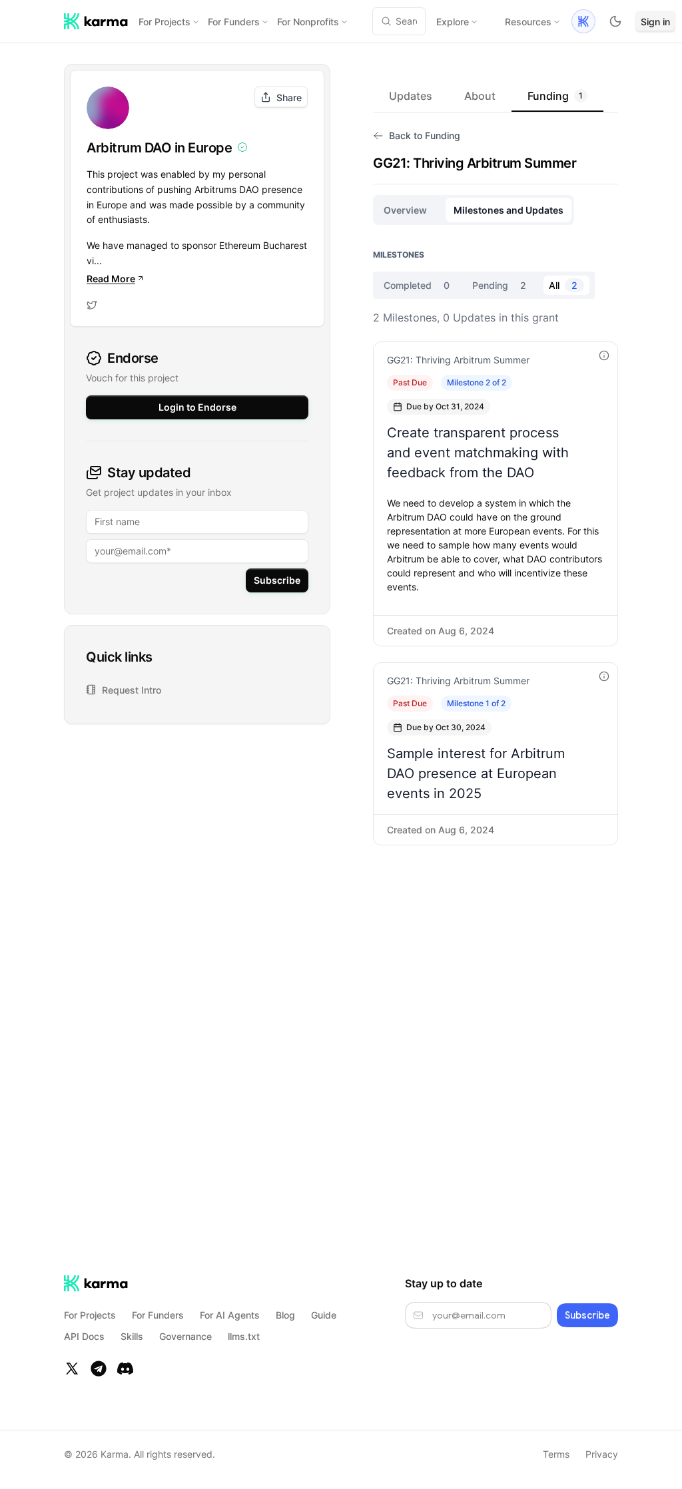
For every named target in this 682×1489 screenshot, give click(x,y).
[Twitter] (72, 1369)
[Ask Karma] (583, 21)
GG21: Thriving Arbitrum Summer (458, 359)
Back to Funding (424, 135)
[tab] (410, 96)
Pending (499, 285)
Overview (405, 210)
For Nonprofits (308, 21)
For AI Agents (230, 1315)
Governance (185, 1336)
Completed (417, 285)
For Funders (234, 21)
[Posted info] (604, 355)
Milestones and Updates (508, 210)
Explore (452, 21)
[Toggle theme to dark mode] (615, 21)
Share (289, 97)
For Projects (164, 21)
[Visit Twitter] (92, 305)
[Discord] (125, 1369)
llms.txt (244, 1336)
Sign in (655, 21)
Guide (323, 1315)
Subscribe (277, 580)
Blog (285, 1315)
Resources (528, 21)
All (563, 285)
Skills (132, 1336)
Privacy (601, 1454)
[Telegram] (99, 1369)
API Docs (84, 1336)
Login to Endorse (197, 407)
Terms (556, 1454)
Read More (111, 278)
